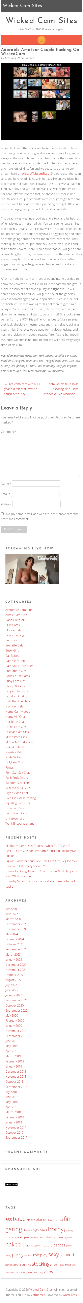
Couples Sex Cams (65, 355)
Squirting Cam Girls (17, 803)
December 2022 (15, 965)
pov (3, 371)
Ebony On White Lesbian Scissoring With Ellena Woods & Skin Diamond (61, 389)
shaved (67, 1254)
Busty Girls (12, 650)
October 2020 (14, 1005)
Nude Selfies (13, 757)
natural (26, 1245)
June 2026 (11, 914)
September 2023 (16, 949)
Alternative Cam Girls (18, 610)
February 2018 (14, 1117)
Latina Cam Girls (16, 727)
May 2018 (11, 1102)
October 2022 (14, 975)
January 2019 (13, 1066)
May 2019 (11, 1046)
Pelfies (9, 767)
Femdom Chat (14, 696)
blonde (41, 1219)
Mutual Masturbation (19, 742)
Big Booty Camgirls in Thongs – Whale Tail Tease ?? (37, 846)
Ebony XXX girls (15, 686)
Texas (61, 1264)
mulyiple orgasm (66, 366)
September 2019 (16, 1036)
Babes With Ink (15, 620)
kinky (70, 1230)
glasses (27, 1230)
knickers (10, 1237)
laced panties (25, 1237)
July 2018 (11, 1092)
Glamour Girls (14, 706)
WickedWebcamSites (35, 173)
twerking (9, 1272)
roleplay (40, 1255)
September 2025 (16, 924)
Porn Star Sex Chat (17, 772)
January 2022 (13, 995)
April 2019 (11, 1051)
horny (55, 1229)
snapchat (14, 1264)
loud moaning (45, 366)
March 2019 (13, 1056)
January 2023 (13, 959)
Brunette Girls (22, 355)
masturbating (47, 1237)
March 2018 (13, 1112)
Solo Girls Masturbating (20, 798)
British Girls (12, 640)
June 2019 (11, 1041)
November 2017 (15, 1127)
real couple (14, 371)
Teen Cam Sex (34, 361)
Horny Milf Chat (15, 717)
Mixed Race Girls (16, 737)
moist (70, 1237)
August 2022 (13, 980)
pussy (18, 1254)
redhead (28, 1255)
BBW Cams (12, 625)
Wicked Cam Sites (42, 21)
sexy (53, 1254)
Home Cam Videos (17, 711)
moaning (61, 1237)
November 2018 (15, 1076)
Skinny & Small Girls (18, 788)
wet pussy (38, 1272)
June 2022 (11, 990)
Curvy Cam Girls (15, 681)
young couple (56, 371)
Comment (8, 432)
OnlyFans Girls (14, 762)
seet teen (28, 371)
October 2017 (14, 1132)
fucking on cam (25, 366)
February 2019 (14, 1061)
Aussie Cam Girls (16, 615)
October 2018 (14, 1081)
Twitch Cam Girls (16, 813)
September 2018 (16, 1087)
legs (36, 1237)
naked (13, 1244)
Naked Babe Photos (18, 747)
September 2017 (16, 1137)
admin (30, 58)
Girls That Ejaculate (17, 701)
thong (68, 1264)
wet (30, 1272)
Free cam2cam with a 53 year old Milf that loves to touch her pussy (22, 389)
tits (74, 1264)
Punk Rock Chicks (16, 778)
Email (5, 494)
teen (55, 1264)
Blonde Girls (13, 630)
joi (65, 1230)
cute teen (74, 361)
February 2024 (14, 939)
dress (56, 1220)
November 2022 (15, 970)
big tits (31, 1220)
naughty (35, 1245)
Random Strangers (12, 361)
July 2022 (11, 985)
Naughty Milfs (14, 752)
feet (61, 1220)
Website (6, 504)
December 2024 (15, 929)
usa (16, 1272)
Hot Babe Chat (15, 722)
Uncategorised (14, 818)
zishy (48, 1272)
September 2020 (16, 1010)
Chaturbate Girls (16, 671)
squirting (25, 1264)
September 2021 (16, 1000)
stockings (41, 371)
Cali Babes (12, 656)
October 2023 (14, 944)
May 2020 (11, 1015)
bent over (61, 361)
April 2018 (11, 1107)
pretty (8, 1255)
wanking (23, 1272)
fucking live (8, 366)
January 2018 (13, 1122)
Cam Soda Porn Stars (19, 666)
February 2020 (14, 1020)
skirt (7, 1264)
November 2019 (15, 1031)
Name (6, 483)
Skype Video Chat (16, 793)
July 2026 (11, 909)
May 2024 (11, 934)
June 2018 (11, 1097)
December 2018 (15, 1071)
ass (8, 1219)
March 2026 (13, 919)
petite (69, 1245)
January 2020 (13, 1026)
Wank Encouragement (19, 823)
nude (46, 1244)
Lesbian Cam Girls (17, 732)
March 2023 (13, 954)
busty (50, 1220)
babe (19, 1218)
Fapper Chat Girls (16, 691)
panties (59, 1245)
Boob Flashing (14, 635)
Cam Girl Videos (43, 355)
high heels (40, 1230)
